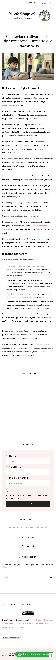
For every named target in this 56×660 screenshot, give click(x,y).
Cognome (15, 467)
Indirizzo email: (19, 478)
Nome (12, 456)
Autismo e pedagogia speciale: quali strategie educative (27, 564)
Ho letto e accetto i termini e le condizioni (27, 497)
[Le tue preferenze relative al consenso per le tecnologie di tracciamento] (51, 655)
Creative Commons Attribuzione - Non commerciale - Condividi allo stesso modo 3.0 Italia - (27, 624)
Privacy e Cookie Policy (11, 637)
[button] (34, 654)
